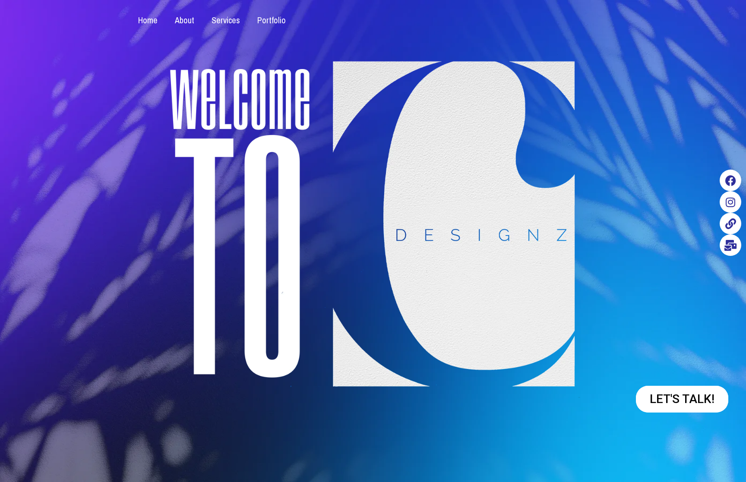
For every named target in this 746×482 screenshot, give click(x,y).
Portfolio (271, 20)
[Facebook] (730, 180)
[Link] (730, 223)
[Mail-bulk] (730, 245)
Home (148, 20)
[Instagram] (730, 202)
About (184, 20)
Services (226, 20)
